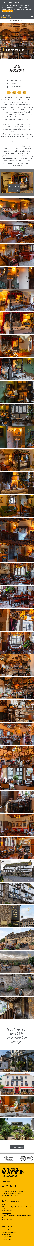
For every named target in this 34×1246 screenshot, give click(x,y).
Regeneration (6, 1235)
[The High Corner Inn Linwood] (17, 1129)
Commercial (5, 1230)
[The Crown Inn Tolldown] (17, 1106)
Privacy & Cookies (7, 1239)
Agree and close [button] (7, 11)
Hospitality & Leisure (8, 1237)
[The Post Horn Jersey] (17, 1084)
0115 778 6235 (7, 1220)
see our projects (17, 1147)
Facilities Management (9, 1232)
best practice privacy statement (22, 9)
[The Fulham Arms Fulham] (17, 1061)
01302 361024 (7, 1211)
